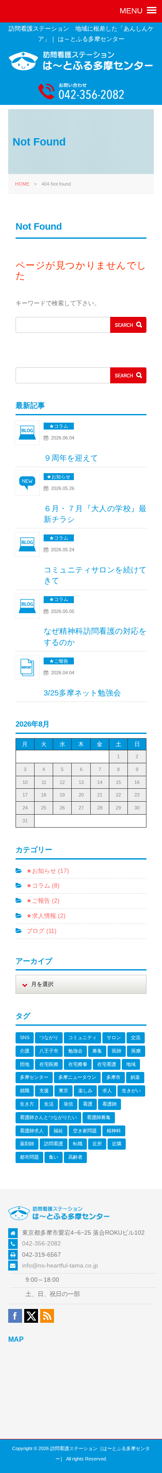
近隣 (116, 1143)
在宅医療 (48, 1064)
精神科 (114, 1130)
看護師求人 (32, 1130)
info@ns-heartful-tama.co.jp (60, 1265)
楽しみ (85, 1090)
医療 (136, 1050)
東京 (63, 1090)
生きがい (131, 1090)
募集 (97, 1050)
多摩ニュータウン (77, 1077)
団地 (24, 1064)
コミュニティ (82, 1037)
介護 (24, 1050)
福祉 (58, 1130)
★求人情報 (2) (46, 915)
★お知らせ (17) (47, 870)
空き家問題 (85, 1130)
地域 (131, 1064)
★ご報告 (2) (43, 900)
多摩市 (113, 1077)
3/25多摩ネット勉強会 (82, 693)
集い (53, 1157)
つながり (48, 1037)
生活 (49, 1103)
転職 (78, 1143)
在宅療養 (77, 1064)
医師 (116, 1050)
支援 (44, 1090)
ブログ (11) (41, 930)
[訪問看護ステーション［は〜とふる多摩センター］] (81, 68)
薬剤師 (27, 1143)
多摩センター (34, 1077)
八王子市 (48, 1050)
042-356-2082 (41, 1243)
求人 (107, 1090)
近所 (97, 1143)
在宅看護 (106, 1064)
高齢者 (75, 1157)
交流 (135, 1037)
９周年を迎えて (71, 458)
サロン (114, 1037)
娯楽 (135, 1077)
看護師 (109, 1103)
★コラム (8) (43, 885)
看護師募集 (99, 1117)
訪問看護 (53, 1143)
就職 (24, 1090)
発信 (68, 1103)
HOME (22, 183)
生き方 (27, 1103)
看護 (87, 1103)
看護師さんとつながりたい (48, 1117)
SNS (24, 1037)
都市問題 (29, 1157)
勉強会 (75, 1050)
